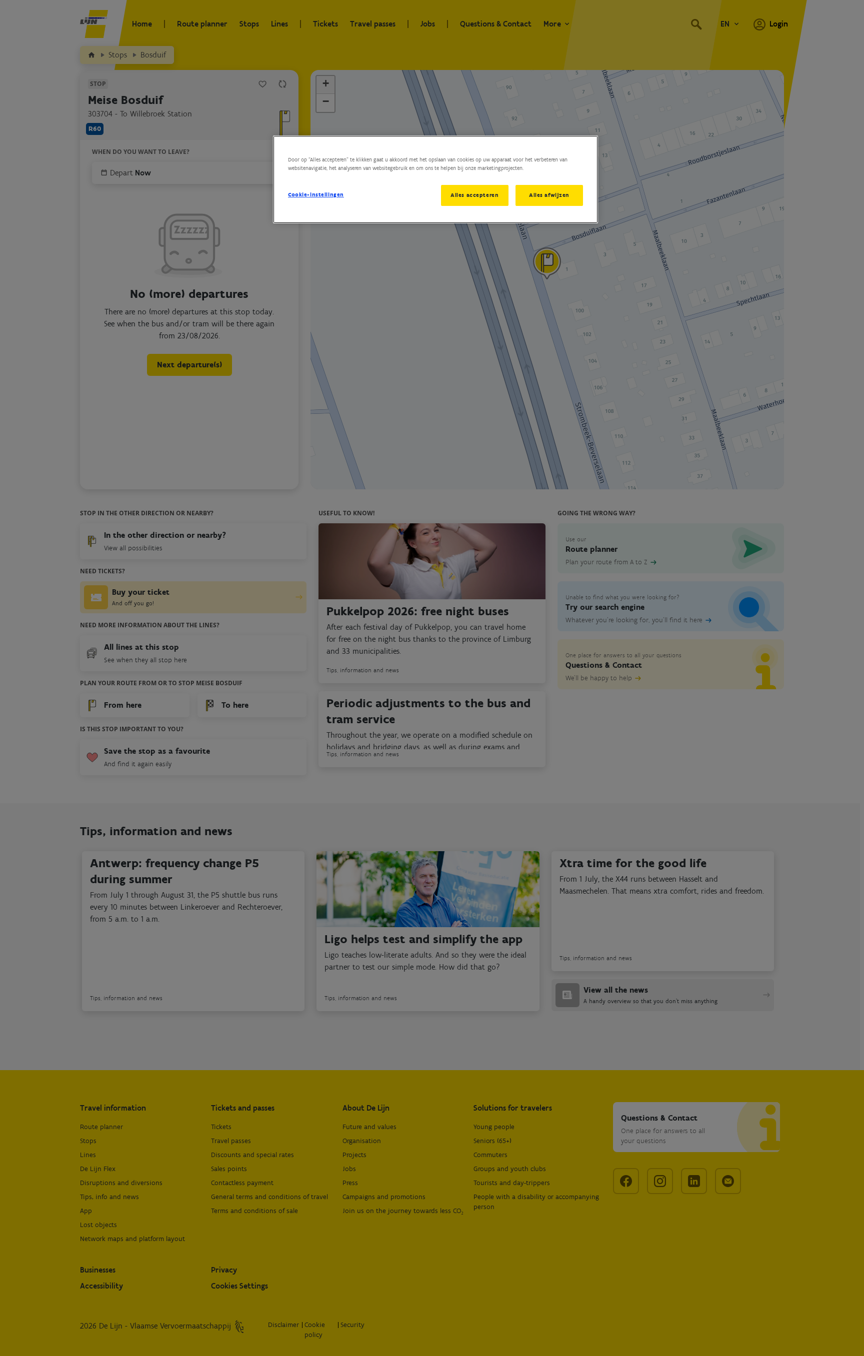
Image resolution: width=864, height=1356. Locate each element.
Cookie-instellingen (316, 194)
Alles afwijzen (549, 194)
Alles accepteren (474, 194)
